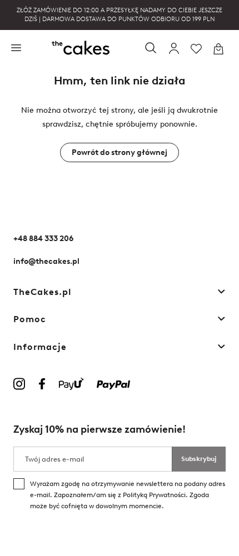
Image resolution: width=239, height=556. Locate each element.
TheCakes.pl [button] (42, 292)
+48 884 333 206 (43, 238)
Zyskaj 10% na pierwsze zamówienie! (99, 429)
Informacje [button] (40, 347)
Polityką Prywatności (154, 495)
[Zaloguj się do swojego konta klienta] (174, 49)
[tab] (119, 292)
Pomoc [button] (29, 319)
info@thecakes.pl (46, 261)
